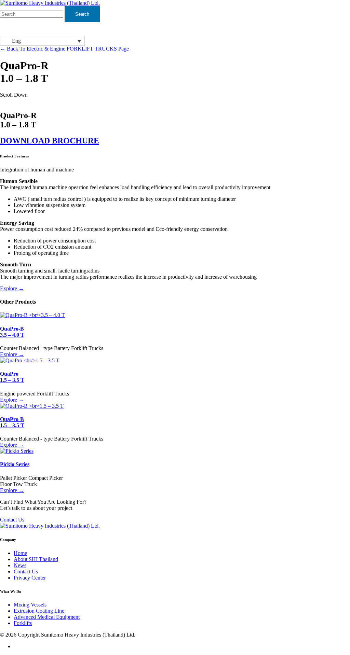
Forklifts (23, 623)
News (20, 565)
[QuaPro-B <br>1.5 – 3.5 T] (32, 406)
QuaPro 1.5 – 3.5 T (12, 377)
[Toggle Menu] (341, 29)
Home (20, 553)
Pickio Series (14, 464)
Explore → (12, 288)
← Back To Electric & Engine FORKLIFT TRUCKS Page (64, 49)
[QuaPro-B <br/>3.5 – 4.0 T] (32, 315)
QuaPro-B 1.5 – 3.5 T (12, 422)
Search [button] (82, 14)
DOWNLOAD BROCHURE (49, 140)
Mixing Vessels (30, 605)
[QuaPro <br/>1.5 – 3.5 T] (29, 360)
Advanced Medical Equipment (47, 617)
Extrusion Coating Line (39, 611)
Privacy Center (30, 578)
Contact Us (12, 519)
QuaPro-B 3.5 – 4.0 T (12, 332)
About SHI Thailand (36, 559)
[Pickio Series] (16, 451)
